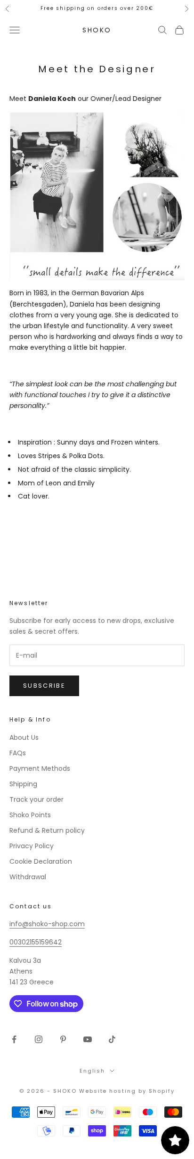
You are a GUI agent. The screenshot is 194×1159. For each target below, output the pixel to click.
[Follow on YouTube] (87, 1039)
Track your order (36, 799)
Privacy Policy (31, 846)
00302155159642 (35, 942)
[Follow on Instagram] (38, 1039)
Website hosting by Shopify (127, 1091)
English (92, 1071)
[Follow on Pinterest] (63, 1039)
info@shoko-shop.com (47, 924)
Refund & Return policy (47, 830)
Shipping (23, 784)
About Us (24, 737)
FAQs (17, 753)
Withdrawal (27, 877)
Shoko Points (30, 815)
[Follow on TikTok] (112, 1039)
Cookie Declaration (40, 861)
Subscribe (44, 685)
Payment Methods (39, 768)
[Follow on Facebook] (14, 1039)
